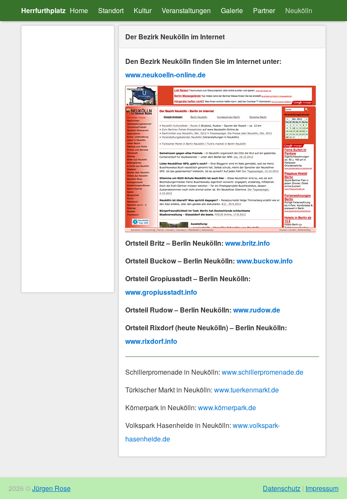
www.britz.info (247, 243)
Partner (264, 10)
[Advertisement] (67, 159)
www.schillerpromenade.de (262, 372)
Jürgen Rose (51, 488)
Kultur (142, 10)
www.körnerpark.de (227, 407)
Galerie (232, 10)
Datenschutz (281, 488)
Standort (111, 10)
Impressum (322, 488)
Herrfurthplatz (43, 10)
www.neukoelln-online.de (165, 75)
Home (79, 10)
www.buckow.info (265, 261)
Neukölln (298, 10)
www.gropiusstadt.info (161, 292)
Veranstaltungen (186, 10)
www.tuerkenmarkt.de (246, 390)
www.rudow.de (256, 310)
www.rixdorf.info (151, 341)
